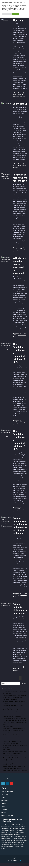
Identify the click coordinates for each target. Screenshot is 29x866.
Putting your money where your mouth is (20, 177)
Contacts (4, 812)
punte (19, 860)
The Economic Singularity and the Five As (14, 695)
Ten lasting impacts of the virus (12, 735)
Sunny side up (20, 103)
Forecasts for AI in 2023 (9, 726)
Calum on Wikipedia (7, 815)
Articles (3, 803)
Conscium (4, 800)
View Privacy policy (7, 791)
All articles (22, 96)
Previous (11, 678)
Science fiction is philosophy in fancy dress (15, 770)
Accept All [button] (15, 14)
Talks (3, 797)
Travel (3, 806)
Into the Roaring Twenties (10, 733)
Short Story (4, 809)
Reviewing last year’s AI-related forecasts (15, 745)
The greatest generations (10, 743)
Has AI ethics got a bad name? (12, 741)
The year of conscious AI (10, 699)
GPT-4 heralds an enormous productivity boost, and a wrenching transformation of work (15, 722)
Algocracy (18, 20)
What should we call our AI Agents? (13, 697)
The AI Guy (4, 794)
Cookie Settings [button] (7, 14)
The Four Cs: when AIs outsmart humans (14, 718)
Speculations (16, 96)
